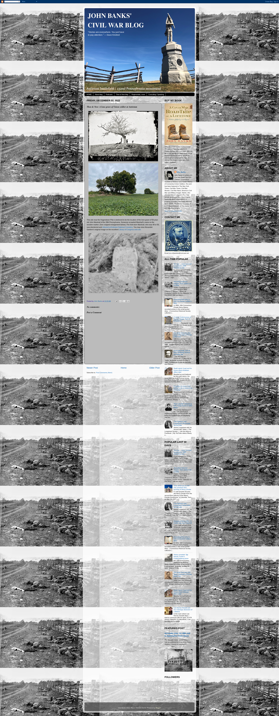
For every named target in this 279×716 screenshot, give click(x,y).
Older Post (154, 368)
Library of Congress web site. (130, 230)
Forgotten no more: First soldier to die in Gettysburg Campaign (183, 388)
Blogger (158, 708)
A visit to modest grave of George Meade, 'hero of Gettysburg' (182, 319)
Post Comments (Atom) (104, 372)
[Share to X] (124, 301)
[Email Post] (116, 301)
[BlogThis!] (122, 301)
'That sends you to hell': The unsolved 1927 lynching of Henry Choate (182, 487)
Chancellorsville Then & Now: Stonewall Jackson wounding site (182, 352)
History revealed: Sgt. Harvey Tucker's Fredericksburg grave (181, 556)
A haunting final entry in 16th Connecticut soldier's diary (182, 301)
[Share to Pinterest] (128, 301)
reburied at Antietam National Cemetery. (117, 227)
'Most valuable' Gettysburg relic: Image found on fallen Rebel (183, 406)
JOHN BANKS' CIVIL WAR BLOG (116, 20)
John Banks (181, 172)
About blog (98, 94)
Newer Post (92, 368)
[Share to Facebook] (126, 301)
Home (124, 368)
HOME (89, 94)
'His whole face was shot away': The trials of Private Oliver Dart (183, 335)
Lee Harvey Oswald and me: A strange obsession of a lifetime (183, 609)
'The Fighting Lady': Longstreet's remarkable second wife (182, 423)
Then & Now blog (122, 94)
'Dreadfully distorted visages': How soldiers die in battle (182, 283)
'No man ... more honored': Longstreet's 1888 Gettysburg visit (183, 266)
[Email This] (120, 301)
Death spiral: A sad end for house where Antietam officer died (183, 370)
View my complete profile (173, 211)
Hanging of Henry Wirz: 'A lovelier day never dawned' (183, 522)
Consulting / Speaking (156, 94)
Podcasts (109, 94)
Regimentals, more (138, 94)
